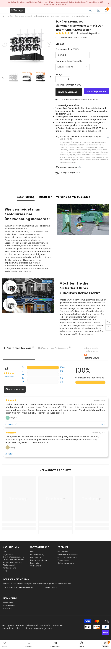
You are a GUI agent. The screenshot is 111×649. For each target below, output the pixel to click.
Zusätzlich (45, 197)
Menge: (59, 74)
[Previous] (4, 44)
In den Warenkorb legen (70, 92)
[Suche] (90, 10)
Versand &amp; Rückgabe (73, 197)
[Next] (49, 44)
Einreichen (51, 587)
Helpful (10, 424)
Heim (4, 16)
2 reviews (82, 33)
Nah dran (109, 3)
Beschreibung (26, 197)
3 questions (94, 33)
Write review (16, 389)
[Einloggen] (98, 10)
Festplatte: (69, 61)
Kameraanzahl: (67, 49)
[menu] (3, 10)
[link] (19, 524)
